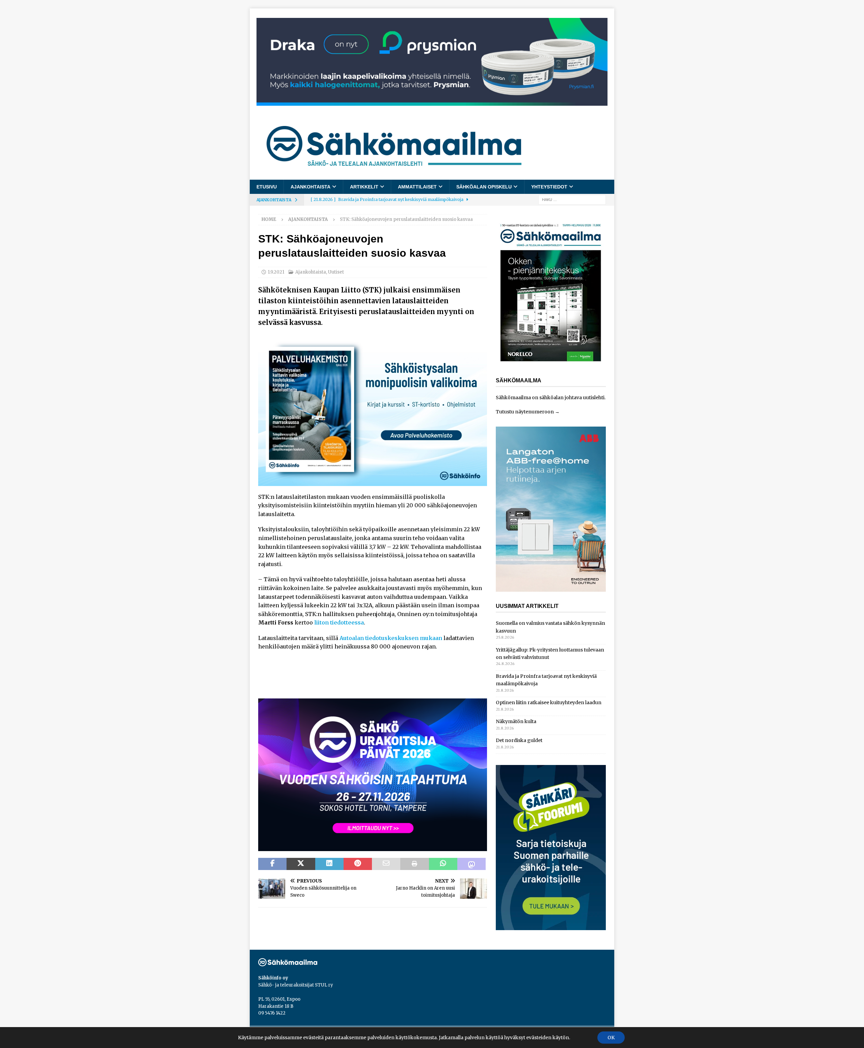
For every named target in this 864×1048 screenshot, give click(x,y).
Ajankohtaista (310, 186)
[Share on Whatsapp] (443, 864)
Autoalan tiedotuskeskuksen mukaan (391, 638)
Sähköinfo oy (273, 978)
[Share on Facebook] (272, 864)
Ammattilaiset (417, 186)
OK (611, 1037)
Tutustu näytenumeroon (525, 412)
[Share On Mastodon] (471, 864)
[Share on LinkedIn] (329, 864)
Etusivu (266, 186)
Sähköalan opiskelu (484, 186)
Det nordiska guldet (519, 740)
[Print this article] (414, 864)
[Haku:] (572, 200)
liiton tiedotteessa (339, 622)
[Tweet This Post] (301, 864)
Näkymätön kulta (516, 721)
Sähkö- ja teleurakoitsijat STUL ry (295, 985)
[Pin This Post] (358, 864)
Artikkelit (364, 186)
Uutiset (336, 272)
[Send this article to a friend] (386, 864)
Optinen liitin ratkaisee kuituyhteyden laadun (548, 702)
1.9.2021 (276, 272)
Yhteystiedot (549, 186)
